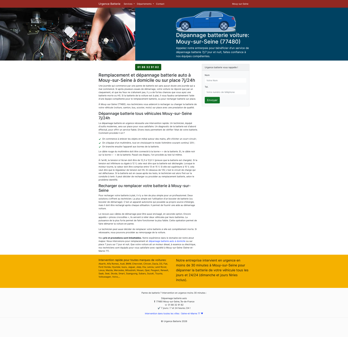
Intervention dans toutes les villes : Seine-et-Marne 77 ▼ (174, 313)
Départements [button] (144, 3)
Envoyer (212, 100)
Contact (160, 3)
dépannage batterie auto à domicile (167, 241)
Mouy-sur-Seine (240, 3)
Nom (207, 75)
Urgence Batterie (109, 3)
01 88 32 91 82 (148, 67)
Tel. (206, 86)
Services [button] (128, 3)
